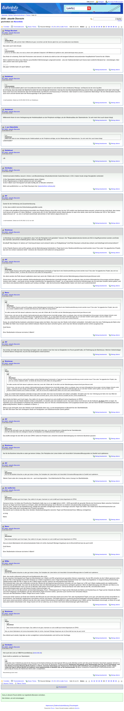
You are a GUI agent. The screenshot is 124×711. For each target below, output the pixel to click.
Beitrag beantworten (101, 69)
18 (108, 26)
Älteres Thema (21, 683)
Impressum (49, 705)
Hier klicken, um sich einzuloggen (13, 698)
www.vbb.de (37, 653)
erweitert (120, 20)
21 (116, 26)
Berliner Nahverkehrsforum (17, 15)
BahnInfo (77, 708)
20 (113, 26)
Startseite (4, 15)
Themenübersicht (18, 26)
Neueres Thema (8, 683)
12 (94, 26)
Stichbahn (8, 168)
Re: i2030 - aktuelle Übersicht (11, 32)
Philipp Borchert (11, 31)
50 (54, 26)
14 (99, 26)
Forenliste (6, 26)
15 (101, 26)
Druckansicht (63, 687)
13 (96, 26)
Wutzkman (9, 230)
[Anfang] (86, 27)
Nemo (7, 292)
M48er (7, 561)
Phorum (53, 708)
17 (106, 26)
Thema (28, 15)
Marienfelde (18, 22)
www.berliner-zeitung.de (47, 186)
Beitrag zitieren (115, 69)
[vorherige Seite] (89, 27)
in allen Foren (64, 26)
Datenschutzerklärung (61, 705)
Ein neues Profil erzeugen (115, 1)
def (6, 196)
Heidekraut (9, 76)
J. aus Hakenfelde (11, 127)
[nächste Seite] (119, 27)
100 (58, 26)
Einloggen (101, 1)
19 (111, 26)
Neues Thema (32, 26)
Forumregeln (74, 705)
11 (92, 26)
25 (52, 26)
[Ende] (122, 27)
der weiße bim (10, 488)
